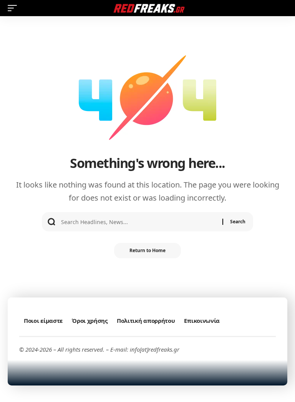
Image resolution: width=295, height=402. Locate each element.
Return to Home (147, 250)
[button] (14, 8)
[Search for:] (138, 221)
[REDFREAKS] (147, 8)
